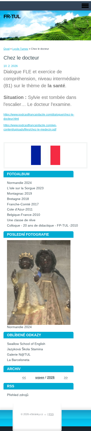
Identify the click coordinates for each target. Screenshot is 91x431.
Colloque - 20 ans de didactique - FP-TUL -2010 (42, 225)
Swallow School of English (26, 344)
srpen (39, 377)
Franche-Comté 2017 (23, 204)
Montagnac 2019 (19, 193)
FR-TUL (12, 16)
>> (66, 377)
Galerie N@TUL (19, 354)
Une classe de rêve (21, 220)
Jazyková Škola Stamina (25, 349)
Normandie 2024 (19, 183)
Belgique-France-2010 (23, 215)
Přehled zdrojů (17, 395)
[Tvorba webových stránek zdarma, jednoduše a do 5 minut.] (45, 414)
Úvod (7, 48)
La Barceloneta (18, 360)
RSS (51, 414)
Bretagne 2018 (18, 199)
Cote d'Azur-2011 (20, 209)
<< (24, 377)
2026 (51, 377)
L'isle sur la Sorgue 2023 (25, 188)
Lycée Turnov (20, 48)
